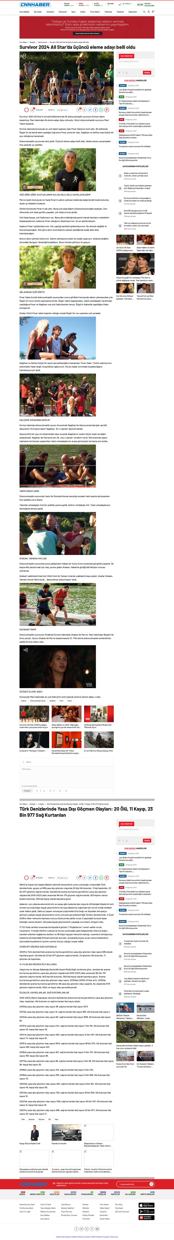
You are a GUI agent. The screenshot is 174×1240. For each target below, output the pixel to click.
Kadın (82, 11)
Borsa (22, 1193)
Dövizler (86, 1208)
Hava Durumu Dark (27, 1204)
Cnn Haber (23, 42)
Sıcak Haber (105, 1219)
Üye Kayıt (119, 1208)
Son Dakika (24, 11)
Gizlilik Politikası (77, 1237)
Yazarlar (120, 11)
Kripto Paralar (147, 1193)
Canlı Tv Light (25, 1211)
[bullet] (54, 790)
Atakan (23, 701)
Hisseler (102, 1193)
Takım (69, 701)
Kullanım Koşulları (103, 1237)
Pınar (61, 701)
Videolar (108, 11)
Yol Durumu (130, 1193)
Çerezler (87, 1237)
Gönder (27, 791)
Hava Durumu (70, 1193)
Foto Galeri (95, 11)
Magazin (32, 42)
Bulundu (32, 1119)
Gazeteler (133, 11)
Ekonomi (63, 11)
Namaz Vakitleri (37, 1193)
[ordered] (50, 790)
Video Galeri (105, 1208)
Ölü (49, 1119)
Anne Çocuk (42, 42)
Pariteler (115, 1193)
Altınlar (86, 1204)
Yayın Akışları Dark (48, 1208)
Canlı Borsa (65, 1204)
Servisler (38, 11)
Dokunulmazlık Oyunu (38, 701)
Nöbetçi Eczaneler (48, 1211)
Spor (73, 11)
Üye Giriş (118, 1204)
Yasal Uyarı (114, 1237)
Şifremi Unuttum (122, 1211)
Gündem (50, 11)
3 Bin (23, 1119)
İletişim (68, 1237)
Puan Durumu (87, 1193)
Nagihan (53, 701)
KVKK (93, 1237)
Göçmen (41, 1119)
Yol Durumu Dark (26, 1208)
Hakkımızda (60, 1237)
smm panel (44, 1219)
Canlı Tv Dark (45, 1204)
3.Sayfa (41, 804)
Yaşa (56, 1119)
